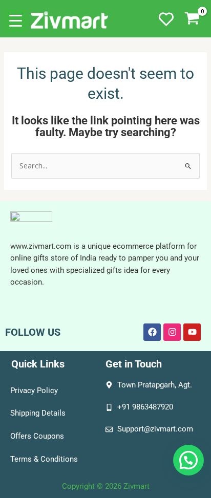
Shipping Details (38, 413)
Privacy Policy (34, 390)
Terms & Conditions (44, 459)
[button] (188, 460)
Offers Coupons (37, 436)
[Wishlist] (166, 25)
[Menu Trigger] (15, 20)
